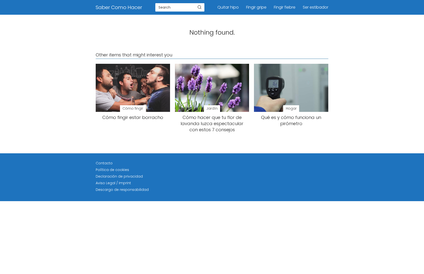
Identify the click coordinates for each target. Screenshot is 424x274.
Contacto (104, 163)
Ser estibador (315, 7)
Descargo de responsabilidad (122, 189)
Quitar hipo (228, 7)
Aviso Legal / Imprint (113, 183)
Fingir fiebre (284, 7)
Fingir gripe (256, 7)
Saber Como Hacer (119, 7)
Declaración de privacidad (119, 176)
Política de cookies (112, 169)
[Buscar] (199, 7)
